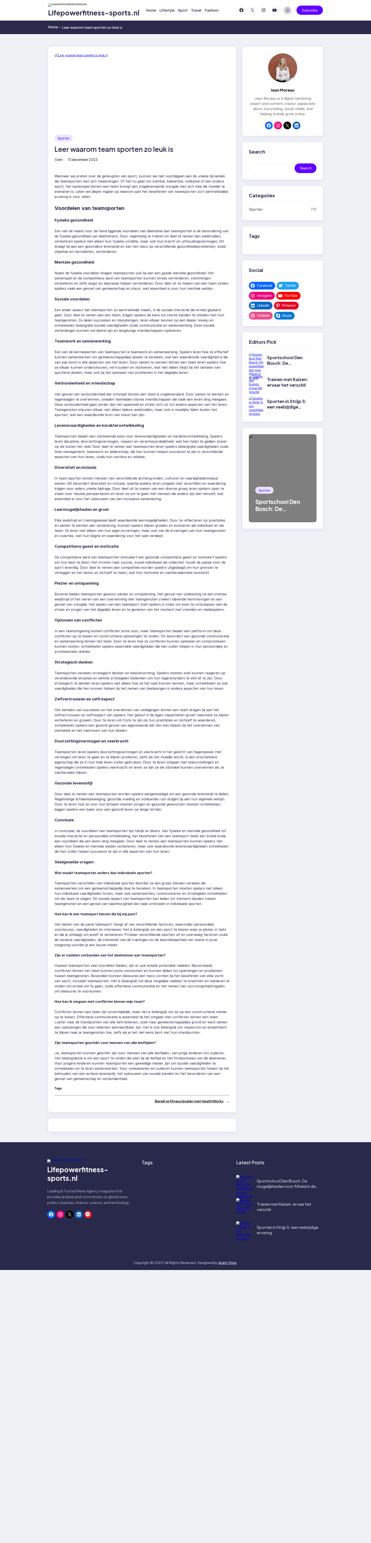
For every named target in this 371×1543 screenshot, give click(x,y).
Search (306, 168)
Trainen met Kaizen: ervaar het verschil (287, 382)
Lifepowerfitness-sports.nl (93, 12)
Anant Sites (227, 1262)
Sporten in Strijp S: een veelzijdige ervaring (287, 406)
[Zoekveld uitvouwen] (287, 10)
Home (54, 27)
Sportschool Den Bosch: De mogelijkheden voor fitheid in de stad (288, 366)
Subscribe (310, 10)
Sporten (64, 138)
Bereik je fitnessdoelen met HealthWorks (189, 1101)
